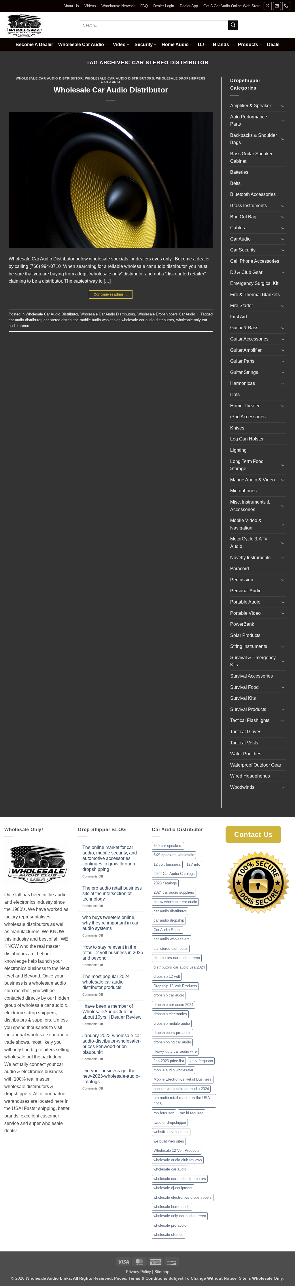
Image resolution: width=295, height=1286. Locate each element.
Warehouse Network (118, 6)
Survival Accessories (251, 676)
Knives (237, 427)
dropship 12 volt (167, 976)
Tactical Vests (244, 742)
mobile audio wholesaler (99, 320)
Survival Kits (243, 698)
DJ (201, 44)
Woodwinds (242, 787)
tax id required (191, 1113)
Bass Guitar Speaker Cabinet (251, 157)
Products (248, 44)
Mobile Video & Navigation (246, 524)
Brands (221, 44)
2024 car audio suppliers (174, 892)
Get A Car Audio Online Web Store (231, 6)
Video (119, 44)
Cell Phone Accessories (254, 261)
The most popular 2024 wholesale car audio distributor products (106, 982)
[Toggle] (282, 105)
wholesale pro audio (170, 1225)
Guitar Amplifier (246, 350)
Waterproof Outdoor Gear (255, 765)
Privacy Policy (138, 1271)
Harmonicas (242, 383)
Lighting (238, 450)
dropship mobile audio (172, 1023)
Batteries (239, 172)
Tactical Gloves (245, 731)
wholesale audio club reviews (178, 1160)
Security (144, 44)
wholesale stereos (169, 1234)
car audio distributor (25, 320)
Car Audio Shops (167, 930)
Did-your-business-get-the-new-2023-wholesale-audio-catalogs (111, 1076)
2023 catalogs (165, 883)
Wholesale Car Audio (81, 44)
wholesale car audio (170, 1169)
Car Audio (240, 239)
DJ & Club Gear (246, 272)
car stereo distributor (60, 320)
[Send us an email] (277, 6)
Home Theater (245, 405)
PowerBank (242, 624)
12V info (193, 864)
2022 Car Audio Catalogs (174, 873)
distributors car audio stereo (177, 958)
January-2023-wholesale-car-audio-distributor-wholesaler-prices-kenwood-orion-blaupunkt (112, 1044)
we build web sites (169, 1141)
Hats (235, 394)
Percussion (241, 579)
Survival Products (248, 709)
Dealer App (189, 6)
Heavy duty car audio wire (175, 1051)
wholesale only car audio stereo (180, 1216)
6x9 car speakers (168, 846)
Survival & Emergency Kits (253, 661)
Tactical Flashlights (249, 720)
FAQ (144, 6)
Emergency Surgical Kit (254, 283)
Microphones (243, 490)
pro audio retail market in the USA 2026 (182, 1101)
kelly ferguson (201, 1061)
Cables (237, 227)
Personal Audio (246, 590)
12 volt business (167, 864)
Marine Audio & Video (252, 479)
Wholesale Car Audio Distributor (49, 78)
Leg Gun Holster (247, 438)
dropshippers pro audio (172, 1032)
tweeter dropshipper (170, 1122)
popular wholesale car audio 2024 (181, 1089)
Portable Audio (245, 601)
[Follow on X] (268, 6)
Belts (235, 183)
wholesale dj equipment (173, 1188)
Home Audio (175, 44)
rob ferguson (164, 1113)
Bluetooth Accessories (253, 194)
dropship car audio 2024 (173, 1005)
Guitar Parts (242, 361)
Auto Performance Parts (248, 120)
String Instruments (248, 646)
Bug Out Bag (243, 216)
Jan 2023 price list (169, 1061)
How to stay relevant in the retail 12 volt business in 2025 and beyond (112, 952)
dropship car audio (169, 995)
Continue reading (111, 294)
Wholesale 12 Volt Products (177, 1150)
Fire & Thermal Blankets (255, 294)
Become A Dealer (34, 44)
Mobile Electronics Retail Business (183, 1079)
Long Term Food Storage (247, 465)
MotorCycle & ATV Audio (249, 542)
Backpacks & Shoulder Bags (253, 139)
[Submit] (233, 25)
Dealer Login (163, 6)
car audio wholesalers (172, 939)
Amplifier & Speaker (250, 105)
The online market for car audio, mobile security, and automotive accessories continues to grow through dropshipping (109, 858)
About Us (71, 6)
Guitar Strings (244, 372)
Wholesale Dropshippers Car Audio (166, 314)
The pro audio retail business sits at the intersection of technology (112, 893)
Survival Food (244, 687)
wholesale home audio (172, 1206)
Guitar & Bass (244, 327)
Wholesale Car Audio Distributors (119, 78)
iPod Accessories (248, 416)
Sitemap (161, 1271)
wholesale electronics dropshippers (183, 1197)
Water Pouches (245, 753)
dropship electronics (170, 1014)
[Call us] (286, 6)
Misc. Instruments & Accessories (250, 506)
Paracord (239, 568)
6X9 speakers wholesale (174, 855)
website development (171, 1132)
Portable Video (245, 613)
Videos (90, 6)
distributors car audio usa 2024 (179, 967)
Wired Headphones (250, 776)
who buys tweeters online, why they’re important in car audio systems (110, 923)
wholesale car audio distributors (148, 320)
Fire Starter (241, 305)
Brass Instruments (248, 205)
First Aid (238, 316)
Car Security (243, 249)
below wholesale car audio (175, 902)
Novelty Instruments (250, 557)
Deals (273, 44)
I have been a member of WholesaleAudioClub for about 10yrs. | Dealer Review (111, 1012)
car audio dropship (169, 920)
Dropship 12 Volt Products (175, 986)
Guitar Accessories (249, 338)
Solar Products (245, 635)
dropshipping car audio (172, 1042)
